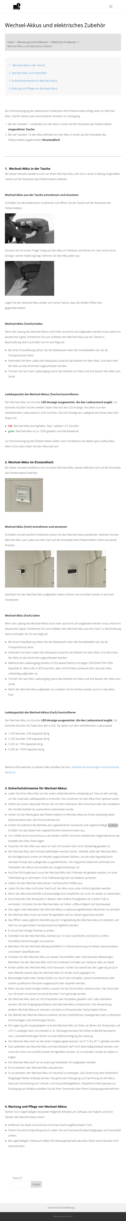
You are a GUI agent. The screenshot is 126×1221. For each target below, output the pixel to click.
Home (11, 42)
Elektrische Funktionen (64, 42)
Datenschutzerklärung (61, 1207)
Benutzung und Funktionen (33, 42)
